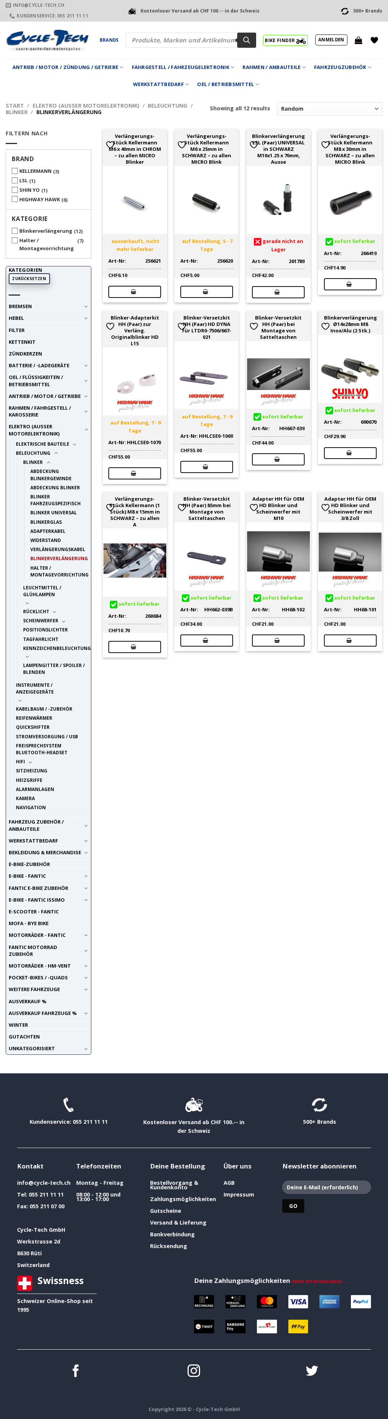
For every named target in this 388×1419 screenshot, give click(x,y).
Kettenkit (22, 341)
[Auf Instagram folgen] (194, 1372)
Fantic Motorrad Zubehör (33, 950)
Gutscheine (165, 1210)
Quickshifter (33, 727)
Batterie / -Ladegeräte (39, 365)
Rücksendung (168, 1246)
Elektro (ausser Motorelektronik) (86, 105)
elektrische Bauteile (42, 444)
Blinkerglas (46, 522)
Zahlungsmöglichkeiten (183, 1199)
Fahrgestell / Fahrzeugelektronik (180, 67)
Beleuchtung (167, 105)
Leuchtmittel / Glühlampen (42, 590)
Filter (17, 330)
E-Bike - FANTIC (27, 875)
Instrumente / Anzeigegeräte (35, 688)
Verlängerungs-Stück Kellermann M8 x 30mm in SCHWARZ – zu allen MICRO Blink (350, 149)
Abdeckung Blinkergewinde (51, 474)
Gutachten (24, 1036)
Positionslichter (45, 629)
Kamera (25, 798)
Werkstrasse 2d (38, 1241)
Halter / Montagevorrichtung (46, 244)
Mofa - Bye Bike (28, 923)
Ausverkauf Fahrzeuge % (43, 1013)
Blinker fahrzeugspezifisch (55, 499)
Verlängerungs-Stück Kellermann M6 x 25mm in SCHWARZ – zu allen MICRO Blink (206, 149)
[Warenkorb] (358, 40)
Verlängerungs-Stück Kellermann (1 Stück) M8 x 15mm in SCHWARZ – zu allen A (135, 512)
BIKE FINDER (280, 40)
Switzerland (33, 1265)
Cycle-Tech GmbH (41, 1229)
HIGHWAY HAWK (39, 199)
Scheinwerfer (40, 620)
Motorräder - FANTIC (37, 935)
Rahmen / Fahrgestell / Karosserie (40, 411)
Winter (18, 1024)
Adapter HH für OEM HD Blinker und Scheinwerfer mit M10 (278, 508)
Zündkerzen (25, 353)
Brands (109, 40)
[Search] (246, 40)
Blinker (17, 112)
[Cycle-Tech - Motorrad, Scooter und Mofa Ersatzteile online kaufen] (47, 40)
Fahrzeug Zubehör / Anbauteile (36, 825)
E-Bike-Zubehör (29, 864)
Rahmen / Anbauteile (271, 67)
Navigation (31, 807)
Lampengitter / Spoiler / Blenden (54, 668)
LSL (23, 180)
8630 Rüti (29, 1253)
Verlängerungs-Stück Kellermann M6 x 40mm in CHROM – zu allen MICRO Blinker (135, 149)
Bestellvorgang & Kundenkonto (174, 1185)
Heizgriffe (29, 780)
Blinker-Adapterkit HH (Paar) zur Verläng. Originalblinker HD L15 (135, 330)
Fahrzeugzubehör (340, 67)
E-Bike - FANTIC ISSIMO (37, 899)
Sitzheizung (31, 770)
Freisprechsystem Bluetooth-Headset (41, 748)
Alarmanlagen (35, 789)
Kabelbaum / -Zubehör (44, 709)
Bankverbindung (172, 1234)
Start (15, 105)
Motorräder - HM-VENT (40, 965)
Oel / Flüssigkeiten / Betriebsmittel (36, 380)
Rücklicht (36, 611)
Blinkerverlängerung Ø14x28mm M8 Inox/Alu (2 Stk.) (350, 324)
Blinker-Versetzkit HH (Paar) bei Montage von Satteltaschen (278, 327)
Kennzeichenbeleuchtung (57, 648)
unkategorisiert (32, 1048)
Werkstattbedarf (158, 84)
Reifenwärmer (34, 718)
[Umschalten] (86, 306)
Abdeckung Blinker (55, 487)
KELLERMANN (35, 171)
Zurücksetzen (29, 278)
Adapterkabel (48, 531)
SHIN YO (29, 189)
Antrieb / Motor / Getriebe (45, 396)
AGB (229, 1182)
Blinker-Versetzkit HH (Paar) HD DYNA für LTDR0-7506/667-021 (206, 327)
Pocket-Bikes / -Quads (38, 977)
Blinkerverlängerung (45, 230)
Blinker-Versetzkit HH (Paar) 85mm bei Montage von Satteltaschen (207, 508)
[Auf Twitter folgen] (312, 1372)
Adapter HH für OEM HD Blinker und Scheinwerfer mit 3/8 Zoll (350, 508)
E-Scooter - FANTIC (34, 911)
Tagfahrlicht (40, 639)
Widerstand (45, 540)
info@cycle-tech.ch (43, 1182)
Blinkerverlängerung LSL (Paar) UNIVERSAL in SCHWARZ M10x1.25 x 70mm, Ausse (278, 149)
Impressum (239, 1194)
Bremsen (20, 306)
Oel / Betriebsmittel (225, 84)
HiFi (20, 761)
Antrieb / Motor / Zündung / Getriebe (65, 67)
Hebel (16, 318)
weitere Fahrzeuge (34, 989)
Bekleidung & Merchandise (45, 852)
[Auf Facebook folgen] (76, 1372)
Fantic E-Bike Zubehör (38, 888)
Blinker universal (53, 512)
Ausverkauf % (28, 1001)
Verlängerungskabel (57, 549)
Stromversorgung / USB (47, 736)
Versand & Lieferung (178, 1222)
